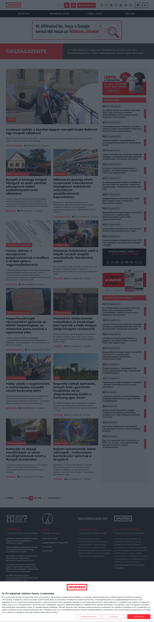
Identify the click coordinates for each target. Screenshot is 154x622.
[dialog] (77, 601)
